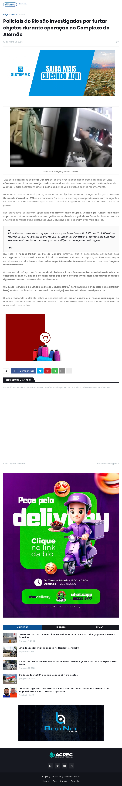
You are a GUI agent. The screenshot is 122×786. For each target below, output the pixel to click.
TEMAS (99, 627)
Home (46, 781)
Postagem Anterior (15, 463)
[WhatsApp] (54, 370)
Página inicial (10, 14)
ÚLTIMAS (60, 627)
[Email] (62, 370)
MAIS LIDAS (22, 627)
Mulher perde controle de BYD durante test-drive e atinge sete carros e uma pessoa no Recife (68, 663)
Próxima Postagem (107, 463)
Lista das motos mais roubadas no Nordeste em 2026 (49, 648)
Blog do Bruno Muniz (69, 776)
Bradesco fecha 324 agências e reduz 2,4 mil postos (48, 675)
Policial (22, 14)
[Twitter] (40, 370)
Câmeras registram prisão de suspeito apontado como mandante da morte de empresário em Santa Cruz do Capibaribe (64, 690)
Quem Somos (60, 781)
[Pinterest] (47, 370)
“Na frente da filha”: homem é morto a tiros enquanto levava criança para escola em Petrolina (67, 636)
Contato (75, 781)
